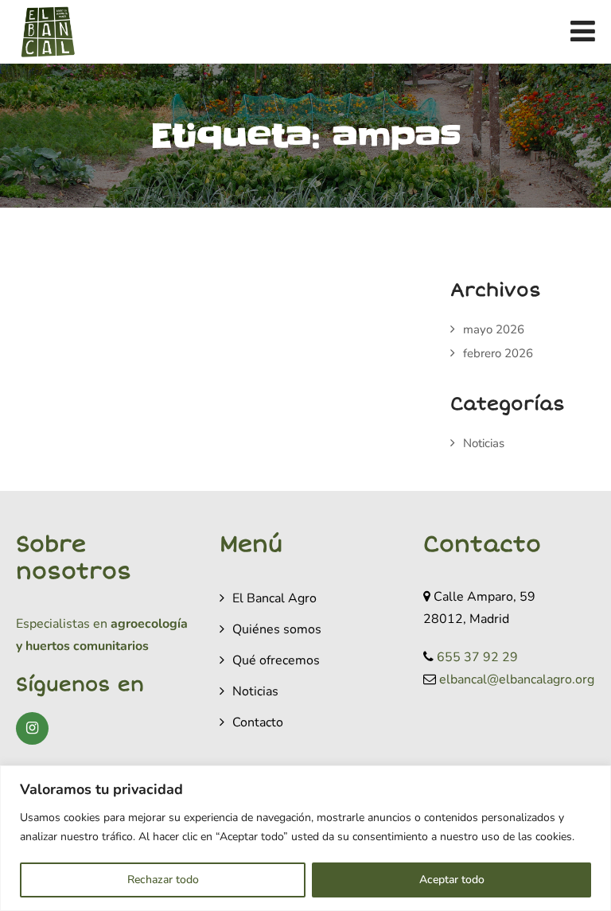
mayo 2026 (493, 329)
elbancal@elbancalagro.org (516, 679)
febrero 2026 (498, 353)
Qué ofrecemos (276, 660)
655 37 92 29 (477, 657)
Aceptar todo (452, 879)
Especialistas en (61, 624)
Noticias (483, 443)
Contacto (257, 722)
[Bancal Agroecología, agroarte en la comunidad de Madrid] (48, 32)
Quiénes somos (276, 629)
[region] (305, 838)
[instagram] (32, 728)
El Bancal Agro (274, 598)
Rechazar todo (163, 879)
